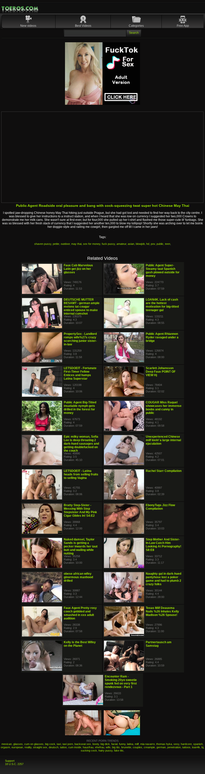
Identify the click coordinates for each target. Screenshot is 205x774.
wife (108, 747)
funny (122, 743)
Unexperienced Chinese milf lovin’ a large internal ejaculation (163, 440)
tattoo (63, 747)
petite (56, 243)
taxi (59, 743)
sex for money (91, 243)
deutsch (53, 747)
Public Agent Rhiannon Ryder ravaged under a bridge (162, 337)
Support (9, 760)
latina (130, 743)
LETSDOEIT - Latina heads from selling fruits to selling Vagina (81, 474)
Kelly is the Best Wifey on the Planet (80, 643)
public (160, 243)
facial (114, 743)
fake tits (119, 750)
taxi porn (67, 743)
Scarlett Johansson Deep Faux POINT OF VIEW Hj (161, 371)
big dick (105, 743)
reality (28, 747)
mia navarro (147, 743)
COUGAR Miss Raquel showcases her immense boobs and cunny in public (164, 408)
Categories (136, 26)
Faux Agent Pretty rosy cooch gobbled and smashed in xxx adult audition (80, 613)
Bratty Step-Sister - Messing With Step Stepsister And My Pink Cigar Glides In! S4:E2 (80, 510)
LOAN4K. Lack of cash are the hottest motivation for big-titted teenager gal (162, 305)
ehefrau (99, 747)
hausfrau (88, 747)
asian (131, 243)
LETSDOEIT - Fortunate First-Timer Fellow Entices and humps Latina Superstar (80, 373)
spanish (198, 743)
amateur (121, 243)
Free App (183, 26)
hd (147, 243)
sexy (176, 743)
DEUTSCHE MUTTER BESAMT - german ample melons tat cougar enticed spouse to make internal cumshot (82, 306)
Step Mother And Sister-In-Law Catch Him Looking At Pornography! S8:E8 (163, 545)
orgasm (5, 747)
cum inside (74, 747)
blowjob (140, 243)
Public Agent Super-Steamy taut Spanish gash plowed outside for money (163, 271)
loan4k (196, 747)
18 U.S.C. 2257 (14, 763)
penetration (174, 747)
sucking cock (89, 750)
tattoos (186, 747)
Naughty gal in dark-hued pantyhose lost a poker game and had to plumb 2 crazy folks (163, 579)
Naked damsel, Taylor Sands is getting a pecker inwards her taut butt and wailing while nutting (81, 546)
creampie (149, 747)
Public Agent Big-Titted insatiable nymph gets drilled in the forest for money (80, 408)
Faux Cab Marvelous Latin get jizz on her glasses (78, 269)
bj (203, 747)
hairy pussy (105, 750)
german (161, 747)
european (17, 747)
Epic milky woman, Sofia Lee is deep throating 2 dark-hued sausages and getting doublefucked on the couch (81, 443)
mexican (7, 743)
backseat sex (82, 743)
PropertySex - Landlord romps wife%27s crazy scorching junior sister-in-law (80, 339)
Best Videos (83, 26)
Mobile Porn (20, 8)
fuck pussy (108, 243)
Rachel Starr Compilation (164, 471)
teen (167, 243)
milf (137, 743)
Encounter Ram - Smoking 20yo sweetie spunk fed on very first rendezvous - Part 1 (121, 682)
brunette (126, 747)
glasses (18, 743)
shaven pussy (42, 243)
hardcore (186, 743)
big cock (50, 743)
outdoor (65, 243)
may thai (76, 243)
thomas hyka (164, 743)
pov (153, 243)
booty (95, 743)
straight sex (40, 747)
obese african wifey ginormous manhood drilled (78, 577)
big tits (116, 747)
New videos (28, 26)
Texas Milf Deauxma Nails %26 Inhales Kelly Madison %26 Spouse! (162, 611)
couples (137, 747)
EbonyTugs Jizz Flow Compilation (160, 506)
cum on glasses (34, 743)
